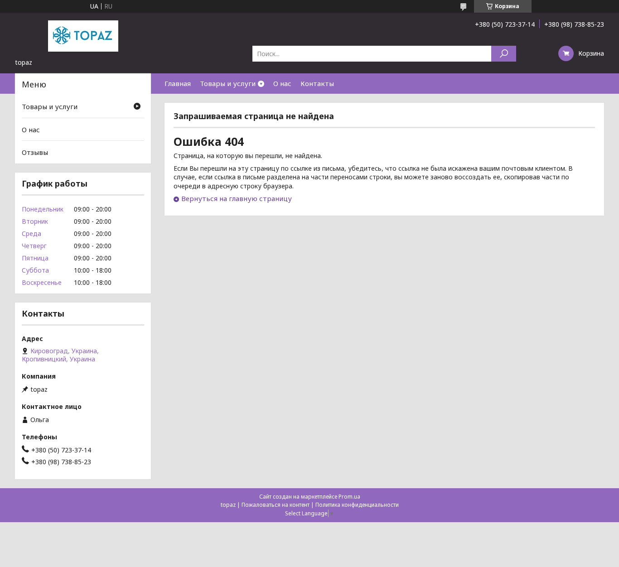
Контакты (317, 83)
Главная (177, 83)
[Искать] (503, 54)
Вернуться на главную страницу (236, 198)
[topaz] (83, 35)
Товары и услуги (228, 83)
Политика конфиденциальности (357, 505)
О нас (282, 83)
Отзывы (35, 152)
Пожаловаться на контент (276, 505)
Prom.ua (349, 496)
